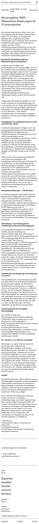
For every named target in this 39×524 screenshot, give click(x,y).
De (2, 473)
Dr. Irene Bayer (6, 429)
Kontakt (35, 521)
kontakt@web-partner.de (10, 456)
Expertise (4, 521)
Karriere (6, 493)
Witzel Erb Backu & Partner (15, 2)
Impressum (5, 509)
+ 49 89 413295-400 (8, 454)
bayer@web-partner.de (9, 431)
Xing (3, 502)
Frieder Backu (6, 421)
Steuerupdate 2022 (24, 402)
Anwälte (20, 521)
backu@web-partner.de (10, 427)
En (5, 473)
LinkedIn (4, 499)
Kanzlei (5, 486)
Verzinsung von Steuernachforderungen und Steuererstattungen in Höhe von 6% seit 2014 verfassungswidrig (19, 242)
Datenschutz (5, 511)
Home (3, 470)
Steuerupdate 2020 (8, 34)
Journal (6, 489)
